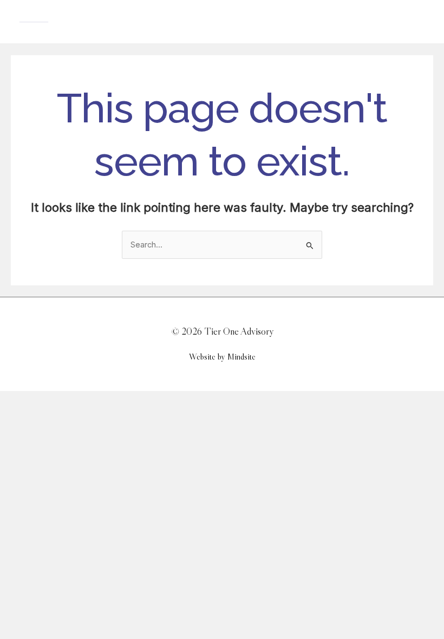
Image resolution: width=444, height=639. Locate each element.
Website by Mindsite (222, 356)
